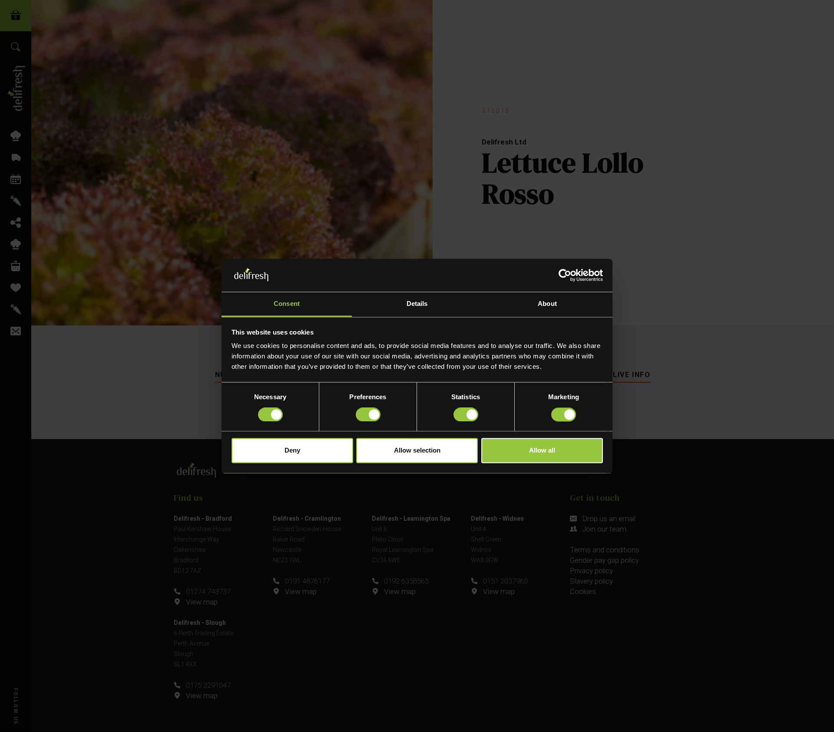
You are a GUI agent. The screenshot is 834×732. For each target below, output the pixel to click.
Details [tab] (417, 304)
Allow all (542, 450)
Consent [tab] (287, 304)
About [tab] (547, 304)
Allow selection (417, 450)
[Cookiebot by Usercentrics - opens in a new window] (565, 275)
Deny (292, 450)
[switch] (368, 414)
